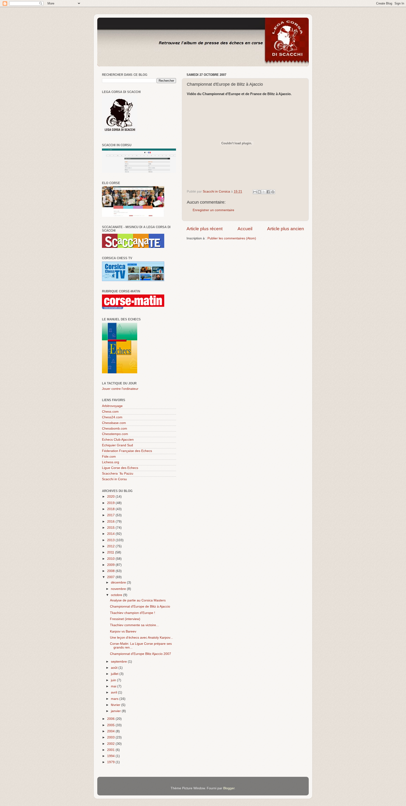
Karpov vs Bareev (123, 631)
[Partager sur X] (264, 191)
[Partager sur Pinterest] (272, 191)
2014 (111, 534)
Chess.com (110, 411)
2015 (111, 527)
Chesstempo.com (115, 434)
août (114, 667)
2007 (111, 577)
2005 (111, 725)
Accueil (245, 228)
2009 (111, 565)
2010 (111, 558)
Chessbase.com (114, 423)
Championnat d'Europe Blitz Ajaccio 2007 (140, 654)
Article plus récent (205, 228)
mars (115, 699)
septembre (119, 661)
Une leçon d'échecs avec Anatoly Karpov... (141, 637)
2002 (111, 744)
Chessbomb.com (114, 428)
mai (114, 686)
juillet (115, 674)
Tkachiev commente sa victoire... (134, 625)
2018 (111, 509)
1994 (111, 756)
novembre (119, 589)
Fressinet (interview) (125, 619)
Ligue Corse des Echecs (120, 468)
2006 (111, 719)
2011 (111, 552)
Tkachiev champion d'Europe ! (132, 613)
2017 (111, 515)
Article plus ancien (285, 228)
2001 (111, 750)
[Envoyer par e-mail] (255, 191)
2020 (111, 496)
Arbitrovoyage (112, 406)
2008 (111, 571)
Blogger (228, 788)
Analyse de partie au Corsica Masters (138, 600)
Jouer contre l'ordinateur (120, 389)
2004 (111, 731)
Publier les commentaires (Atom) (231, 238)
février (116, 705)
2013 (111, 540)
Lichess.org (110, 462)
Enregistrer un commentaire (213, 210)
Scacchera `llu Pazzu (117, 473)
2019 (111, 503)
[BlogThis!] (259, 191)
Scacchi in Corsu (114, 479)
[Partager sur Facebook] (268, 191)
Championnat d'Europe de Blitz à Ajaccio (140, 606)
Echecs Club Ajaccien (118, 439)
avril (114, 692)
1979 (111, 762)
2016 (111, 521)
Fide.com (109, 456)
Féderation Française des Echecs (127, 451)
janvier (116, 711)
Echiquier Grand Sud (117, 445)
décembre (119, 582)
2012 (111, 546)
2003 (111, 737)
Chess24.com (112, 417)
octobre (117, 595)
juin (114, 680)
